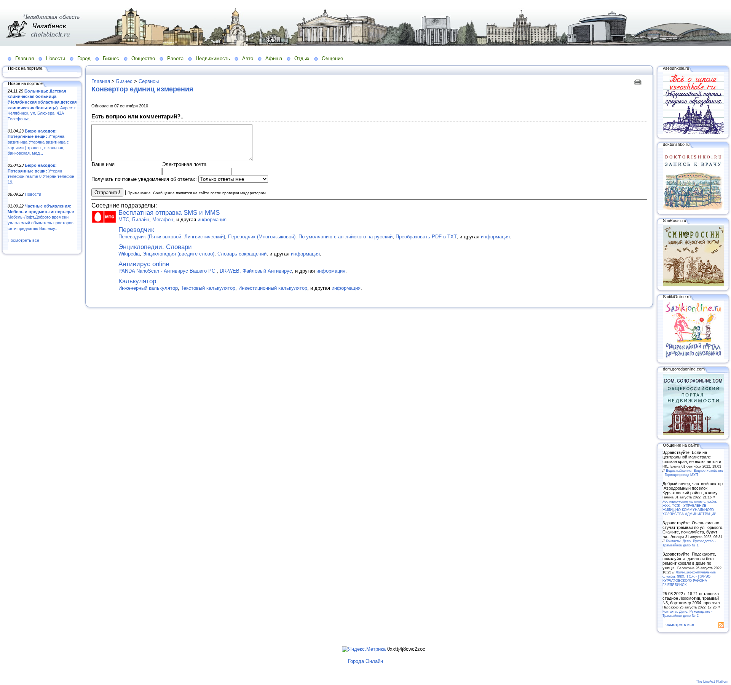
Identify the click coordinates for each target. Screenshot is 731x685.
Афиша (273, 58)
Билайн (140, 219)
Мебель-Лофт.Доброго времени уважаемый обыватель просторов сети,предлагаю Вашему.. (41, 217)
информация (212, 219)
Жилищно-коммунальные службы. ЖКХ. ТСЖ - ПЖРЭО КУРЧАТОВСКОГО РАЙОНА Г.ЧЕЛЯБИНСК (689, 578)
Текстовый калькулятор (208, 288)
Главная (24, 58)
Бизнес (111, 58)
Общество (143, 58)
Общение (332, 58)
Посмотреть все (23, 240)
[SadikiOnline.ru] (693, 357)
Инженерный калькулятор (148, 288)
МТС (123, 219)
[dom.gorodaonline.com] (693, 433)
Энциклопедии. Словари (155, 247)
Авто (247, 58)
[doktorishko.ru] (693, 208)
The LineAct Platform (712, 681)
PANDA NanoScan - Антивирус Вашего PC (167, 271)
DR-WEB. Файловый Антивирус (256, 271)
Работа (175, 58)
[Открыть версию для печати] (639, 81)
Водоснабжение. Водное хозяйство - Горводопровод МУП (692, 472)
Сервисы (149, 81)
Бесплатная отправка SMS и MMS (169, 212)
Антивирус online (143, 264)
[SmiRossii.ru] (693, 285)
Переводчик (136, 229)
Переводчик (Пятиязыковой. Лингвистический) (171, 237)
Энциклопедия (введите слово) (178, 254)
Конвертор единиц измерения (142, 89)
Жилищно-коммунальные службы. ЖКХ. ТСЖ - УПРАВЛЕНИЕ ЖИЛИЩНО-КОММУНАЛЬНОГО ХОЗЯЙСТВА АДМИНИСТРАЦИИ (689, 507)
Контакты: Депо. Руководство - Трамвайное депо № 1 (689, 543)
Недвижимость (213, 58)
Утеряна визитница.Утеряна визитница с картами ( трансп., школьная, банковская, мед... (38, 142)
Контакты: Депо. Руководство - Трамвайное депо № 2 (687, 613)
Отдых (302, 58)
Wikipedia (129, 254)
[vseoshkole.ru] (693, 132)
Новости (55, 58)
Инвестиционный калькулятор (272, 288)
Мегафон (162, 219)
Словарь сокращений (242, 254)
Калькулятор (137, 281)
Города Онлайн (365, 661)
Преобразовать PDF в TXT (426, 237)
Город (84, 58)
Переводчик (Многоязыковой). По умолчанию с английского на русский (310, 237)
